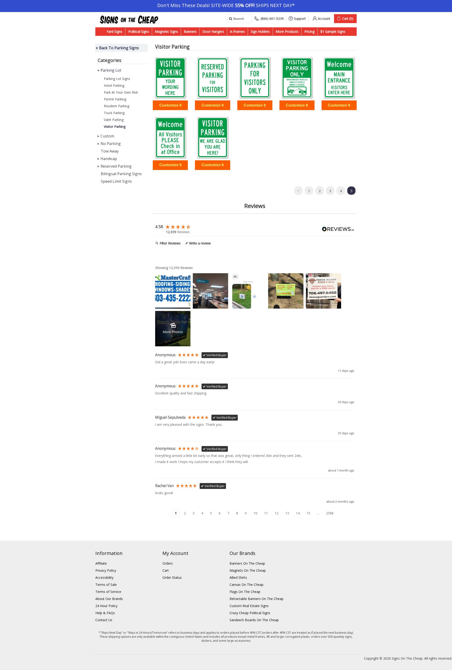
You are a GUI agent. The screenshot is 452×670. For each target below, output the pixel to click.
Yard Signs (114, 31)
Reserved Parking (116, 166)
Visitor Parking (114, 126)
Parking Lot (111, 70)
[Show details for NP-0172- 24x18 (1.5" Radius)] (339, 77)
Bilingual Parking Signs (121, 173)
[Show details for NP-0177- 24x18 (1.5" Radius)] (212, 137)
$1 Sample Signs (332, 31)
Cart (165, 570)
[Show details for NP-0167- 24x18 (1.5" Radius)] (212, 77)
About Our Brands (109, 598)
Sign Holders (260, 31)
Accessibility (104, 577)
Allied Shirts (238, 577)
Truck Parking (114, 113)
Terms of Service (108, 591)
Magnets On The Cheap (248, 570)
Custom (107, 136)
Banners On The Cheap (247, 563)
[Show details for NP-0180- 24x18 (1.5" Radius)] (170, 77)
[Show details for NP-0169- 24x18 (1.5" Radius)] (297, 77)
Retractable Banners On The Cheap (256, 598)
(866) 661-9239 (272, 18)
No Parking (111, 143)
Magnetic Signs (166, 31)
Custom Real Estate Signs (249, 606)
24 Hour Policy (106, 606)
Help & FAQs (105, 613)
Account (324, 18)
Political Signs (138, 31)
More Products (287, 31)
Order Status (172, 577)
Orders (167, 563)
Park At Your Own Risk (121, 92)
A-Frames (237, 31)
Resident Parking (116, 106)
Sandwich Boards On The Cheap (254, 620)
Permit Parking (115, 99)
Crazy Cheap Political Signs (250, 613)
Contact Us (103, 620)
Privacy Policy (105, 570)
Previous (298, 190)
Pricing (309, 31)
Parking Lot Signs (117, 78)
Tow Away (110, 151)
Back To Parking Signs (119, 47)
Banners (190, 31)
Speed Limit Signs (116, 181)
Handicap (109, 158)
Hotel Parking (114, 85)
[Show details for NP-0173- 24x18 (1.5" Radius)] (170, 137)
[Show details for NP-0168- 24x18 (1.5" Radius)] (254, 77)
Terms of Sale (106, 584)
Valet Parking (114, 119)
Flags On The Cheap (245, 591)
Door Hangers (213, 31)
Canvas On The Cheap (246, 584)
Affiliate (101, 563)
